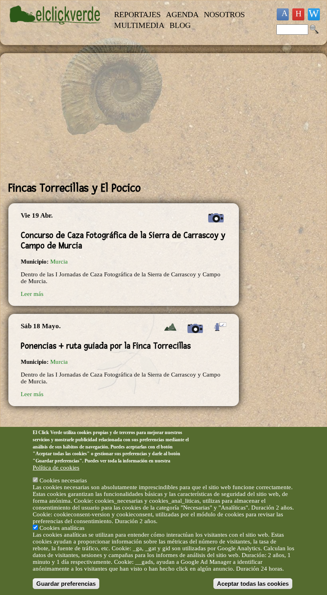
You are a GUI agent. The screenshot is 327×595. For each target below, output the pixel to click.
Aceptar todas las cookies (253, 583)
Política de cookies (56, 467)
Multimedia (139, 25)
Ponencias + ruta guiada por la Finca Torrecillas (106, 346)
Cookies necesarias (63, 480)
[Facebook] (283, 14)
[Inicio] (55, 28)
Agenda (182, 14)
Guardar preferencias (66, 583)
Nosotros (224, 14)
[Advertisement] (123, 117)
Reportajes (137, 14)
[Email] (314, 14)
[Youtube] (298, 14)
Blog (180, 25)
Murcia (59, 261)
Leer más (32, 294)
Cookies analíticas (62, 528)
